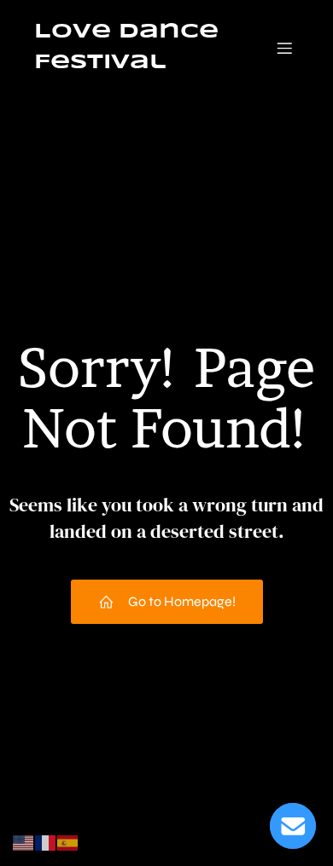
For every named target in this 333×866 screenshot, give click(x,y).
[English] (24, 841)
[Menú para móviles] (284, 47)
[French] (46, 841)
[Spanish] (68, 841)
